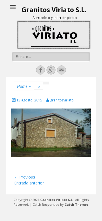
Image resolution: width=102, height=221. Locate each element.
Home (24, 86)
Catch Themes (76, 204)
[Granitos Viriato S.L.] (54, 34)
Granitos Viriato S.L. (54, 10)
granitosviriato (62, 100)
